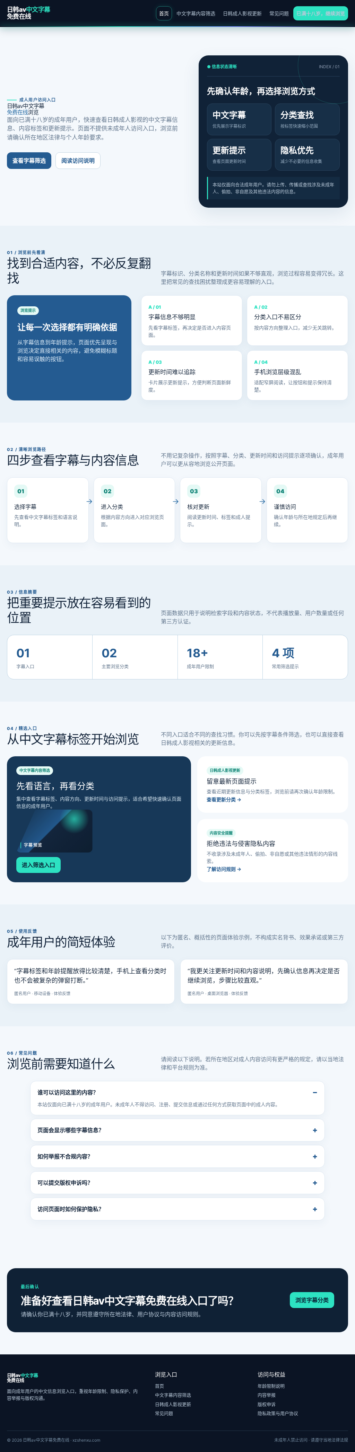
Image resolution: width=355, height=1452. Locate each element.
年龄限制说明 (271, 1386)
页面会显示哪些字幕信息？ (70, 1130)
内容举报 (267, 1395)
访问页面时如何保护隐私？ (70, 1209)
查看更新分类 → (224, 799)
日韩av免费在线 (28, 13)
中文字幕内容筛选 (195, 13)
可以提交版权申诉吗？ (65, 1182)
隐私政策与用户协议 (278, 1413)
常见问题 (279, 13)
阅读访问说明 (78, 160)
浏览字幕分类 (312, 1300)
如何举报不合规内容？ (65, 1156)
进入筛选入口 (38, 865)
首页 (164, 13)
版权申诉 (267, 1404)
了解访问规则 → (224, 869)
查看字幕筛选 (29, 160)
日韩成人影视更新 (242, 13)
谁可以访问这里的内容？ (67, 1092)
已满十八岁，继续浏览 (320, 13)
